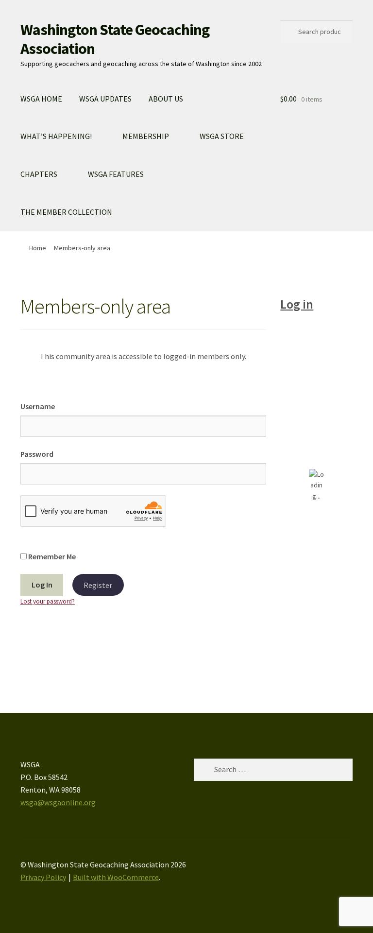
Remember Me (51, 556)
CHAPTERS (38, 174)
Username (37, 406)
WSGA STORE (222, 136)
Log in (296, 304)
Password (36, 454)
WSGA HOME (41, 99)
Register (98, 584)
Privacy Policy (43, 877)
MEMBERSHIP (145, 136)
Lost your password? (47, 601)
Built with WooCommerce (116, 877)
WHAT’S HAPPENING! (56, 136)
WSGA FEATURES (116, 174)
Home (37, 247)
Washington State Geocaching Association (114, 39)
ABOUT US (166, 99)
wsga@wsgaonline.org (58, 802)
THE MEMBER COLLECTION (66, 212)
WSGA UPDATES (105, 99)
